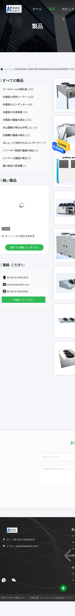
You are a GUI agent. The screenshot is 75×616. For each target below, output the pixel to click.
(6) (20, 150)
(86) (17, 104)
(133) (17, 119)
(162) (18, 96)
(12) (20, 127)
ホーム (37, 9)
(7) (24, 142)
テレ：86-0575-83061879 (20, 539)
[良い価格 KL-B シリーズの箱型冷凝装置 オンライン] (24, 208)
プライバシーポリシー (13, 597)
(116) (18, 89)
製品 (52, 9)
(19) (15, 112)
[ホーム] (14, 8)
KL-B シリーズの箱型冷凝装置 (18, 236)
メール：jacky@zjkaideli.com (21, 546)
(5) (17, 158)
